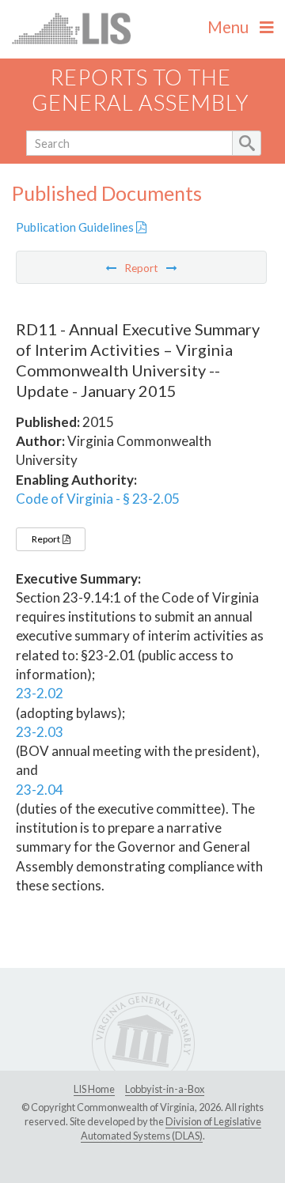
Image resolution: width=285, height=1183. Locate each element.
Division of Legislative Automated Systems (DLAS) (171, 1128)
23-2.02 (39, 693)
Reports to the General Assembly (140, 90)
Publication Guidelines (76, 227)
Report (47, 539)
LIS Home (94, 1089)
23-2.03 (39, 732)
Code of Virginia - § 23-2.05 (98, 498)
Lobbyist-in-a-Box (164, 1089)
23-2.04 (39, 789)
